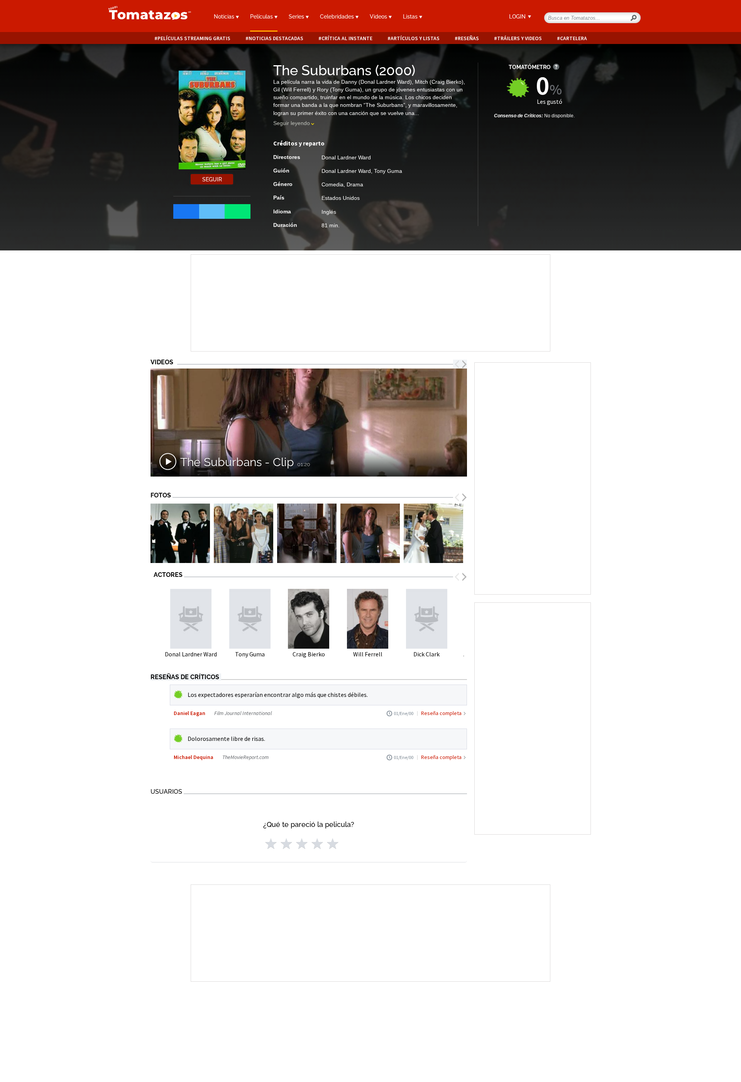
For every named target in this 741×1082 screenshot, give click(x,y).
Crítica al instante (346, 38)
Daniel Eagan (189, 713)
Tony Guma (388, 171)
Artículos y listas (415, 38)
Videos (379, 17)
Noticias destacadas (276, 38)
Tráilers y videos (519, 38)
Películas (262, 17)
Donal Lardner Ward (346, 157)
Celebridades (337, 17)
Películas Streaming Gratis (193, 38)
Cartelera (573, 38)
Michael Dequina (193, 757)
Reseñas (468, 38)
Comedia (332, 184)
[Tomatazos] (146, 17)
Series (297, 17)
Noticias (225, 17)
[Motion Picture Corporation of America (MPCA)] (180, 533)
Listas (411, 17)
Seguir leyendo (291, 123)
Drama (355, 184)
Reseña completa (441, 713)
